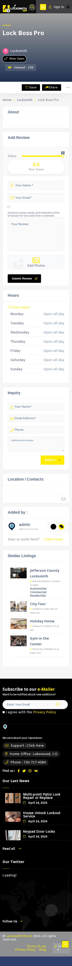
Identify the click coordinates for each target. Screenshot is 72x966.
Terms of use (36, 946)
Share (53, 88)
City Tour (38, 604)
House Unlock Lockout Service (41, 815)
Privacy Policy (44, 712)
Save (32, 88)
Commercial (38, 592)
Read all (9, 848)
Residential (38, 596)
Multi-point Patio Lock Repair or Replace (41, 796)
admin (24, 525)
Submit (50, 460)
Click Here (35, 746)
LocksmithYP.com (19, 936)
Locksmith (24, 100)
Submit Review (22, 278)
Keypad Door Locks (39, 831)
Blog (42, 950)
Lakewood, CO (45, 754)
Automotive (38, 589)
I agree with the (31, 712)
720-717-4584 (34, 762)
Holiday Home (42, 621)
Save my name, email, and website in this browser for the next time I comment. (34, 214)
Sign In (59, 7)
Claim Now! (53, 539)
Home (7, 100)
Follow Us (10, 921)
